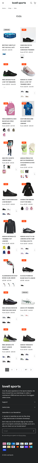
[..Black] (27, 171)
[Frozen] (27, 208)
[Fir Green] (9, 167)
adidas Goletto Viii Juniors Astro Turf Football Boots (27, 239)
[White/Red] (27, 314)
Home (4, 8)
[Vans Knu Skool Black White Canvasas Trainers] (28, 35)
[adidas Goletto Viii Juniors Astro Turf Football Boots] (28, 226)
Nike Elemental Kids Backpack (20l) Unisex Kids (9, 121)
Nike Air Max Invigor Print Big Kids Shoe (9, 309)
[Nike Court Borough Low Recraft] (10, 189)
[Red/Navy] (9, 213)
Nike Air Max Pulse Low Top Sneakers (8, 81)
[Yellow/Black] (4, 248)
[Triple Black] (4, 208)
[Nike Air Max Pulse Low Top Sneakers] (10, 69)
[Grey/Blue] (4, 356)
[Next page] (31, 370)
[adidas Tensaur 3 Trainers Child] (28, 334)
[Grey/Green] (22, 358)
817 (26, 370)
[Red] (9, 252)
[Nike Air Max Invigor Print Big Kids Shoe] (10, 298)
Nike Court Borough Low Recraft (9, 201)
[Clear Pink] (22, 95)
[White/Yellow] (22, 171)
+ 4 (4, 87)
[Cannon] (4, 167)
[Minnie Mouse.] (22, 208)
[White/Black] (9, 208)
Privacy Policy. (22, 435)
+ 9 (34, 250)
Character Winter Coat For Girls (27, 201)
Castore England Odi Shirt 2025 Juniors (26, 121)
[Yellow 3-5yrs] (9, 284)
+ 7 (34, 93)
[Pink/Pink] (4, 135)
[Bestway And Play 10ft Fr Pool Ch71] (10, 35)
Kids (15, 8)
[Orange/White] (22, 176)
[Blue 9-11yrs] (13, 284)
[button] (3, 3)
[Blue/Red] (27, 176)
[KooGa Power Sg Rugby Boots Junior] (28, 265)
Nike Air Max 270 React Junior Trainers (8, 347)
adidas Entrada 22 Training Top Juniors (9, 239)
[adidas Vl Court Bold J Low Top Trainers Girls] (28, 69)
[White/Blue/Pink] (22, 252)
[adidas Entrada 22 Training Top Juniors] (10, 226)
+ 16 (16, 358)
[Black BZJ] (22, 56)
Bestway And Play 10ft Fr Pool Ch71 (8, 46)
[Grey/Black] (9, 130)
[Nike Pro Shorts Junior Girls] (10, 148)
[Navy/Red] (27, 354)
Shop (9, 8)
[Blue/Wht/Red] (27, 252)
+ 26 (16, 211)
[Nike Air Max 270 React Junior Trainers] (10, 334)
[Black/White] (22, 91)
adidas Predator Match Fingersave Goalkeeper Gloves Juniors (27, 161)
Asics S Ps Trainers (27, 308)
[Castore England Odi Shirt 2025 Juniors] (28, 108)
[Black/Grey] (9, 321)
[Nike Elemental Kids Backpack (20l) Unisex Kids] (10, 108)
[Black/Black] (27, 91)
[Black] (9, 248)
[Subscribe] (33, 431)
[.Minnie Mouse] (31, 208)
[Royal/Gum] (27, 358)
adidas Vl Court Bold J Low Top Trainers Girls (26, 82)
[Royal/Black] (4, 213)
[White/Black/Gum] (27, 95)
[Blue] (4, 54)
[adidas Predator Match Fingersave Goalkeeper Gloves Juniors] (28, 148)
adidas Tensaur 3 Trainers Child (26, 346)
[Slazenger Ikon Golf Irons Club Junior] (10, 265)
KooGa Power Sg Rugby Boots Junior (27, 277)
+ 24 (16, 169)
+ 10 (34, 174)
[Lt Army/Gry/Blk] (13, 130)
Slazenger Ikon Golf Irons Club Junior (9, 277)
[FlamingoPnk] (4, 172)
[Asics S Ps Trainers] (28, 298)
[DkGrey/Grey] (4, 317)
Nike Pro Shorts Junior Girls (8, 159)
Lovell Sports (9, 455)
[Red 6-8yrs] (4, 284)
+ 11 (16, 319)
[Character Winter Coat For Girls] (28, 189)
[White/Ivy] (22, 314)
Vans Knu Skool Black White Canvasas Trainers (27, 47)
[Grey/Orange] (4, 361)
